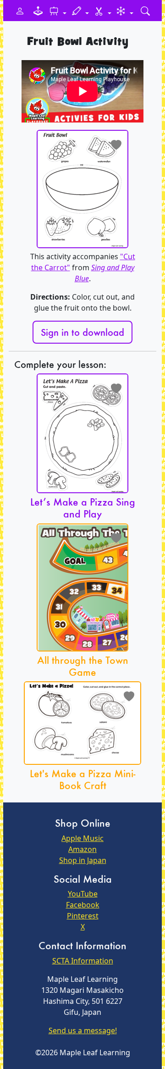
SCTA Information (82, 961)
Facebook (82, 905)
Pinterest (83, 916)
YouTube (83, 894)
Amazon (82, 849)
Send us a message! (83, 1030)
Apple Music (82, 838)
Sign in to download (82, 332)
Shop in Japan (82, 860)
